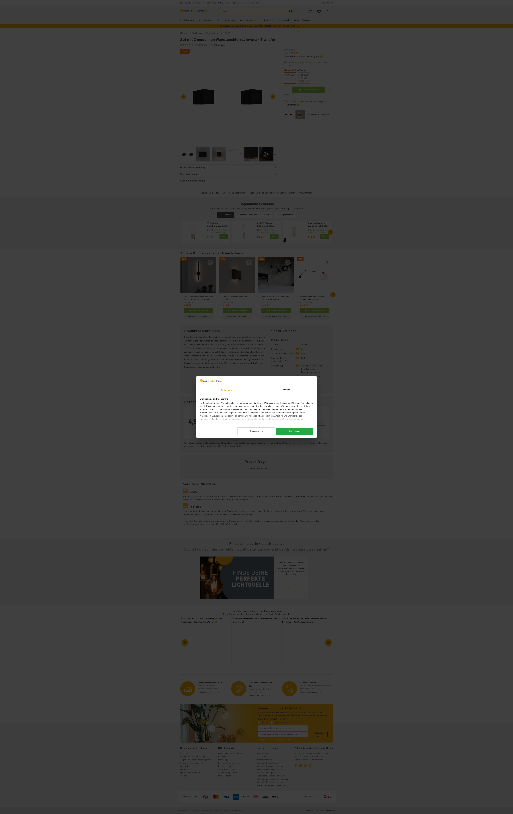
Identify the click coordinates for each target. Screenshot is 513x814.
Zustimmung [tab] (226, 390)
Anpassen (254, 431)
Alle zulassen (295, 431)
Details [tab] (286, 390)
